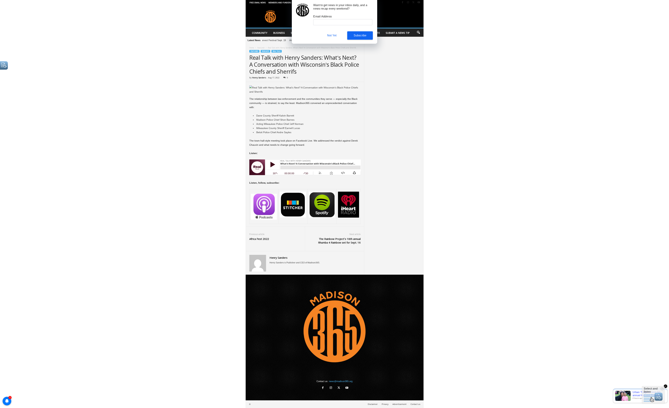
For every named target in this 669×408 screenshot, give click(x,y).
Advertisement (399, 404)
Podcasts (265, 51)
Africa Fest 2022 (259, 239)
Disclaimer (373, 404)
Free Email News (257, 2)
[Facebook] (403, 2)
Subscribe (360, 35)
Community (259, 32)
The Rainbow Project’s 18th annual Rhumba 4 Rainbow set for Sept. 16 (339, 240)
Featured (260, 47)
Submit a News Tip (398, 32)
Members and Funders (279, 2)
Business (279, 32)
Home (251, 47)
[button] (418, 32)
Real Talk (276, 51)
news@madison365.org (340, 381)
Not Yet (331, 35)
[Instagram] (408, 2)
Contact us (415, 404)
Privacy (385, 404)
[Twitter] (413, 2)
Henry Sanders (259, 77)
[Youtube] (419, 2)
